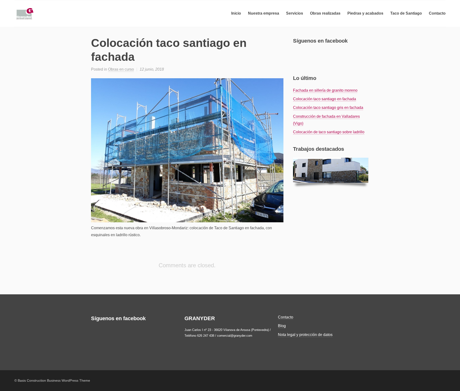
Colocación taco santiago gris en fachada (328, 108)
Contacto (285, 317)
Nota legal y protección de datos (305, 335)
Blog (282, 326)
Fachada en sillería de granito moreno (325, 90)
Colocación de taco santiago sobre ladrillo (328, 132)
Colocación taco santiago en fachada (324, 99)
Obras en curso (121, 69)
